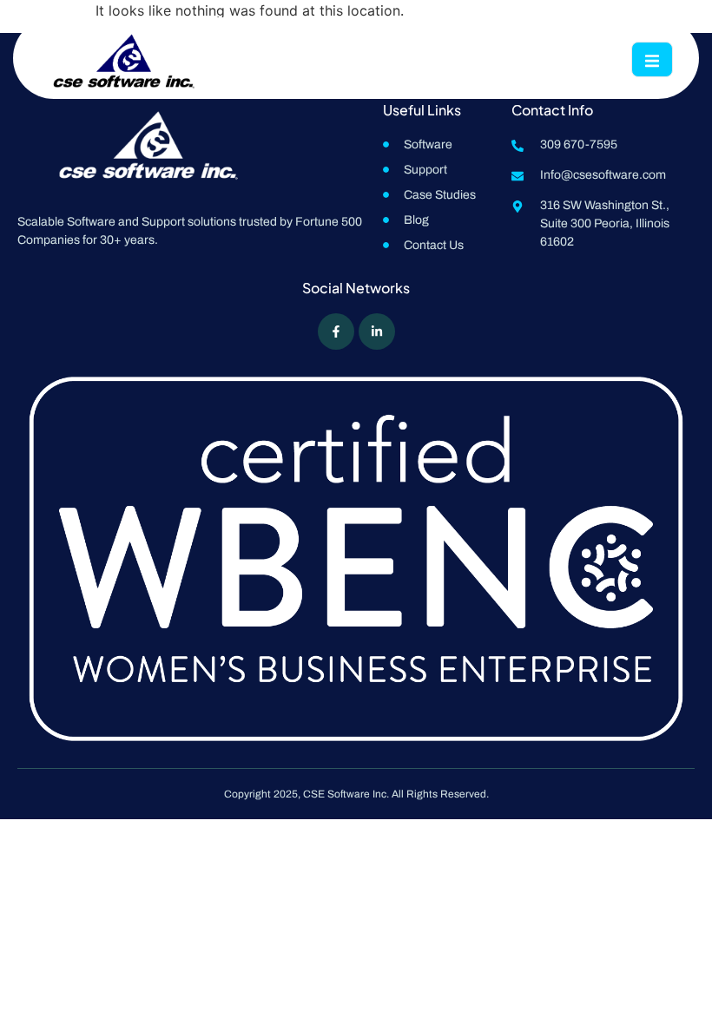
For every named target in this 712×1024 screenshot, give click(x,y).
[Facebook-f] (336, 331)
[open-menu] (652, 59)
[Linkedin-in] (377, 331)
